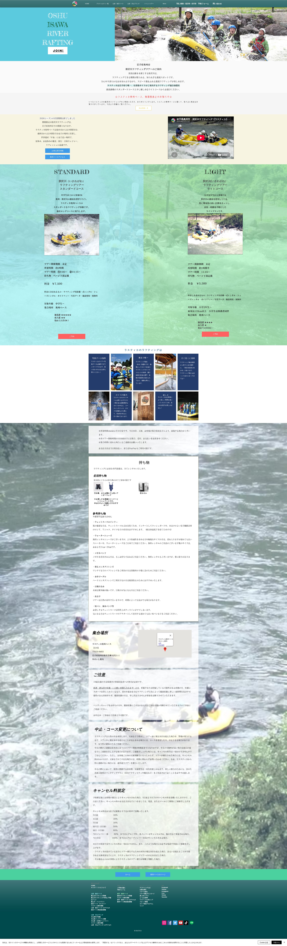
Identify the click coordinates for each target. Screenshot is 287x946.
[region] (57, 50)
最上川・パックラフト (98, 902)
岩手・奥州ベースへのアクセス (126, 900)
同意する (276, 942)
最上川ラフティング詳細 (98, 895)
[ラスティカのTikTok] (186, 923)
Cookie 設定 (264, 942)
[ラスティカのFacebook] (169, 923)
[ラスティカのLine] (191, 923)
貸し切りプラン (144, 895)
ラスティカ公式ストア (146, 900)
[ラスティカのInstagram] (164, 923)
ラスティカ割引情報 (97, 906)
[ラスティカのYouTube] (180, 923)
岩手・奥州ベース (122, 893)
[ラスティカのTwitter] (175, 923)
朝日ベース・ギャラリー (98, 904)
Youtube (164, 897)
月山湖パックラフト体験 (98, 919)
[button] (149, 3)
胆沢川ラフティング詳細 (124, 895)
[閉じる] (284, 942)
